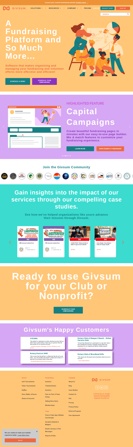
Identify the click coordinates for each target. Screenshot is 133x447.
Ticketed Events (50, 386)
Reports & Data (50, 436)
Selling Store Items (51, 401)
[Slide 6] (70, 155)
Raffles (24, 390)
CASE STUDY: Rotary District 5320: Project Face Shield (79, 243)
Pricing (87, 8)
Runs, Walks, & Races (29, 394)
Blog (70, 386)
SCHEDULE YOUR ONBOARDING (44, 81)
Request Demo (107, 8)
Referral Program (75, 411)
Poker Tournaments (28, 386)
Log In (96, 8)
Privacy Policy (73, 407)
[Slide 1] (62, 155)
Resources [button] (54, 8)
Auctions (48, 382)
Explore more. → (82, 2)
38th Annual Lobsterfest (26, 243)
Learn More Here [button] (23, 435)
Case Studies (73, 390)
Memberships (50, 405)
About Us (72, 382)
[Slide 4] (67, 155)
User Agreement (74, 415)
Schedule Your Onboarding (68, 310)
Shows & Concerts (28, 398)
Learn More (80, 149)
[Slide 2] (64, 155)
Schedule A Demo (17, 81)
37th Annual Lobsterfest (52, 243)
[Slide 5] (68, 155)
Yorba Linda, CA (31, 249)
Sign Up (123, 8)
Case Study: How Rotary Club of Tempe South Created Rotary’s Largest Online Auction (104, 243)
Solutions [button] (36, 8)
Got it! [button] (20, 440)
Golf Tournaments (28, 382)
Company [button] (72, 8)
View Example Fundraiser (110, 149)
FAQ (70, 398)
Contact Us (72, 394)
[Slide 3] (65, 155)
